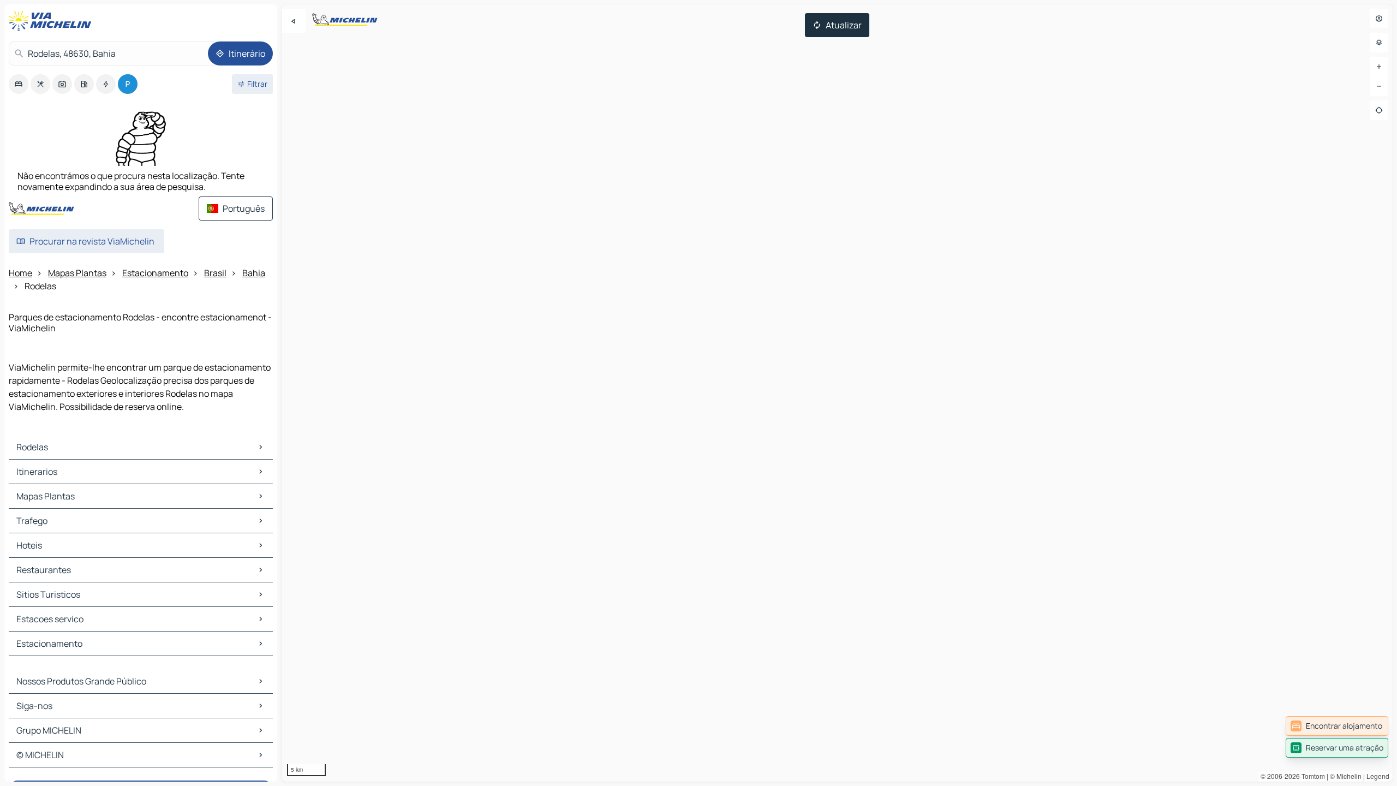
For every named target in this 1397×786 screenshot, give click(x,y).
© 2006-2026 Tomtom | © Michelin (1311, 776)
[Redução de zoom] (1379, 86)
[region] (837, 393)
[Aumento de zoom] (1379, 66)
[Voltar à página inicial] (52, 21)
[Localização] (1379, 110)
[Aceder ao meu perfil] (1379, 18)
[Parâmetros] (1379, 42)
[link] (1337, 726)
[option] (18, 84)
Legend (1377, 776)
